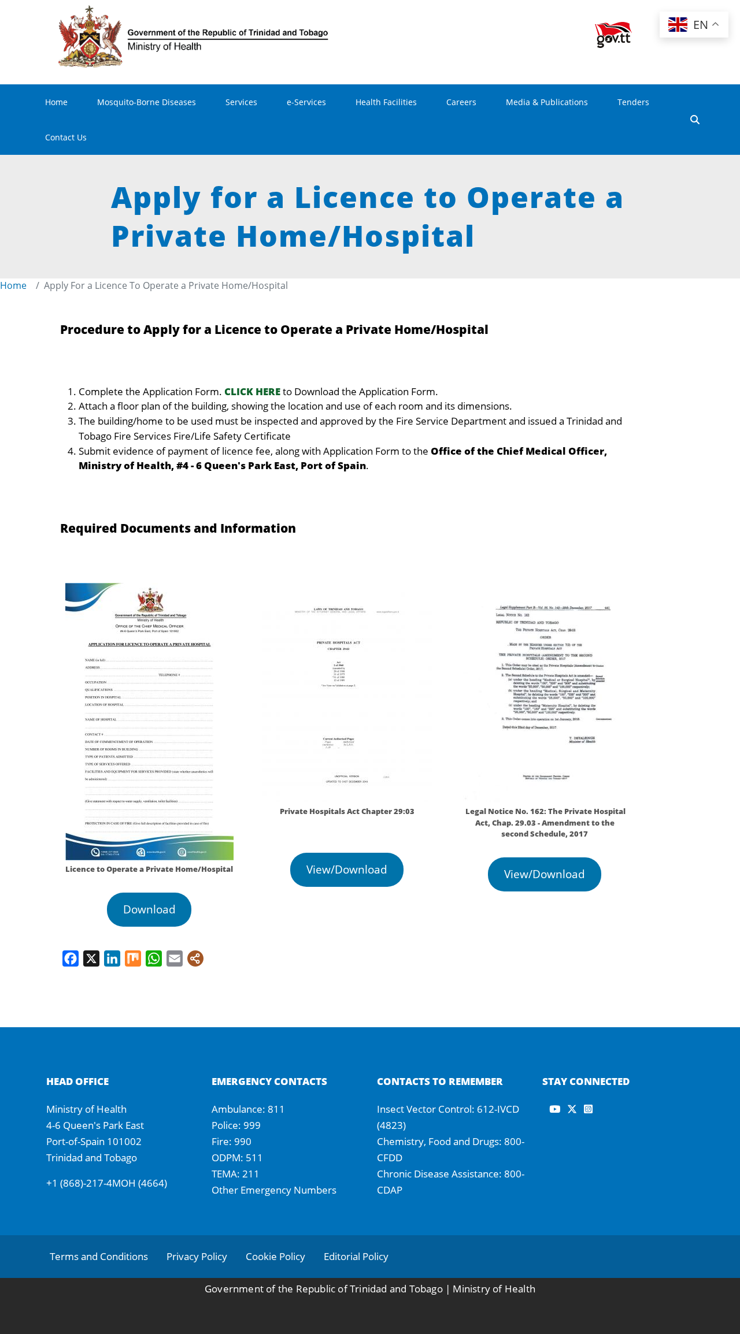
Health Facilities (386, 101)
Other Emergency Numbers (274, 1189)
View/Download (346, 869)
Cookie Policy (275, 1256)
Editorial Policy (356, 1256)
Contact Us (66, 137)
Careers (461, 101)
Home (56, 101)
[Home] (211, 13)
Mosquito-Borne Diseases (146, 101)
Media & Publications (547, 101)
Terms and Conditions (99, 1256)
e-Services (306, 101)
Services (241, 101)
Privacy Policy (196, 1256)
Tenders (633, 101)
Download (149, 909)
